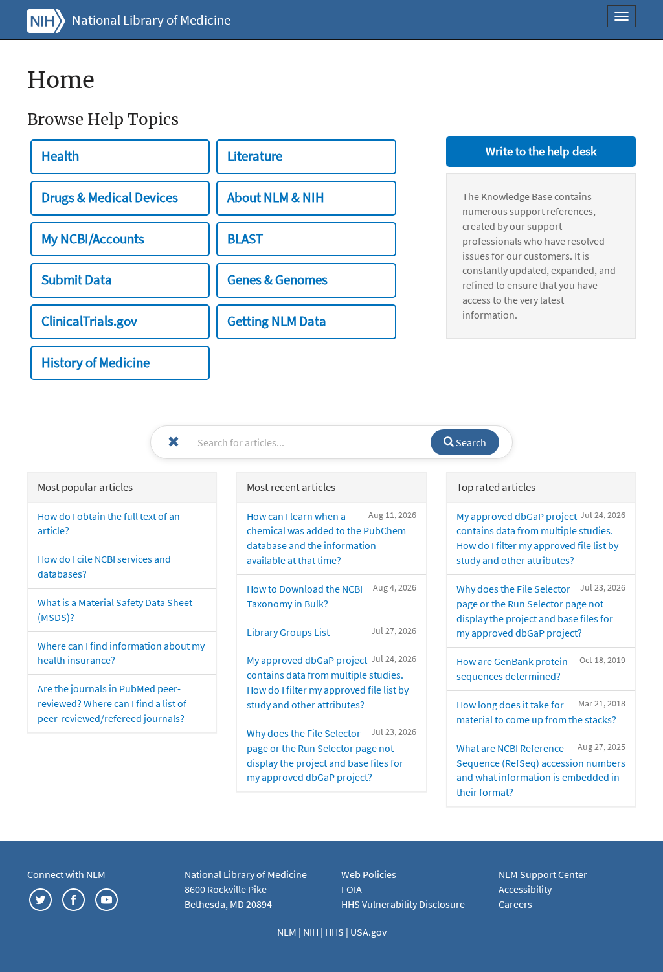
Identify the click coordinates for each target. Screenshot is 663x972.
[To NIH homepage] (46, 19)
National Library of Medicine (151, 20)
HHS (335, 931)
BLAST (245, 239)
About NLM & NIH (275, 197)
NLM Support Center (543, 874)
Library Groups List (288, 632)
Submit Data (76, 279)
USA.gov (368, 931)
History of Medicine (95, 362)
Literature (254, 156)
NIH (311, 931)
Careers (515, 904)
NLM (287, 931)
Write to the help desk (541, 151)
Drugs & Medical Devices (109, 197)
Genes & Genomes (277, 279)
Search (470, 442)
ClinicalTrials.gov (89, 321)
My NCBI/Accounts (92, 239)
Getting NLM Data (276, 321)
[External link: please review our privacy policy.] (40, 898)
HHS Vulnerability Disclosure (403, 904)
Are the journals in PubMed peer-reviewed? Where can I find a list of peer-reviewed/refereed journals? (112, 703)
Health (60, 156)
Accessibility (525, 889)
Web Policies (368, 874)
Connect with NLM (66, 874)
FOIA (351, 889)
